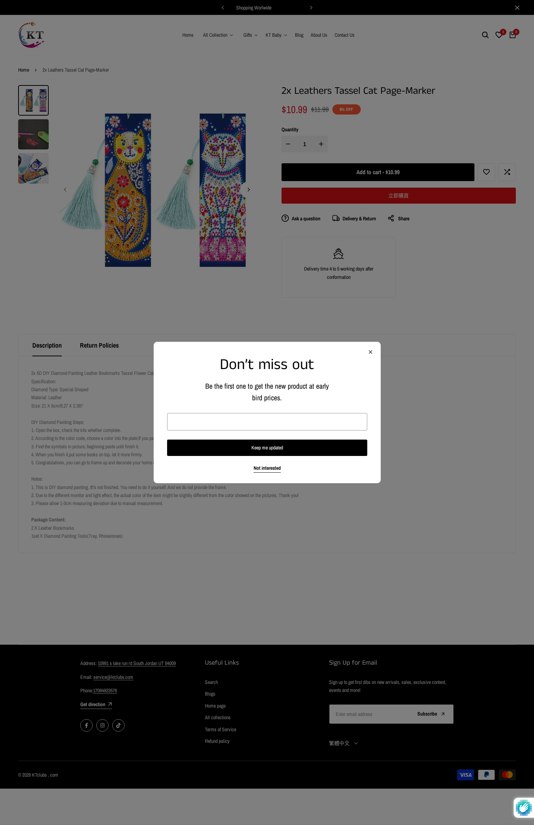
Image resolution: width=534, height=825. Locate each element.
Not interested (267, 468)
